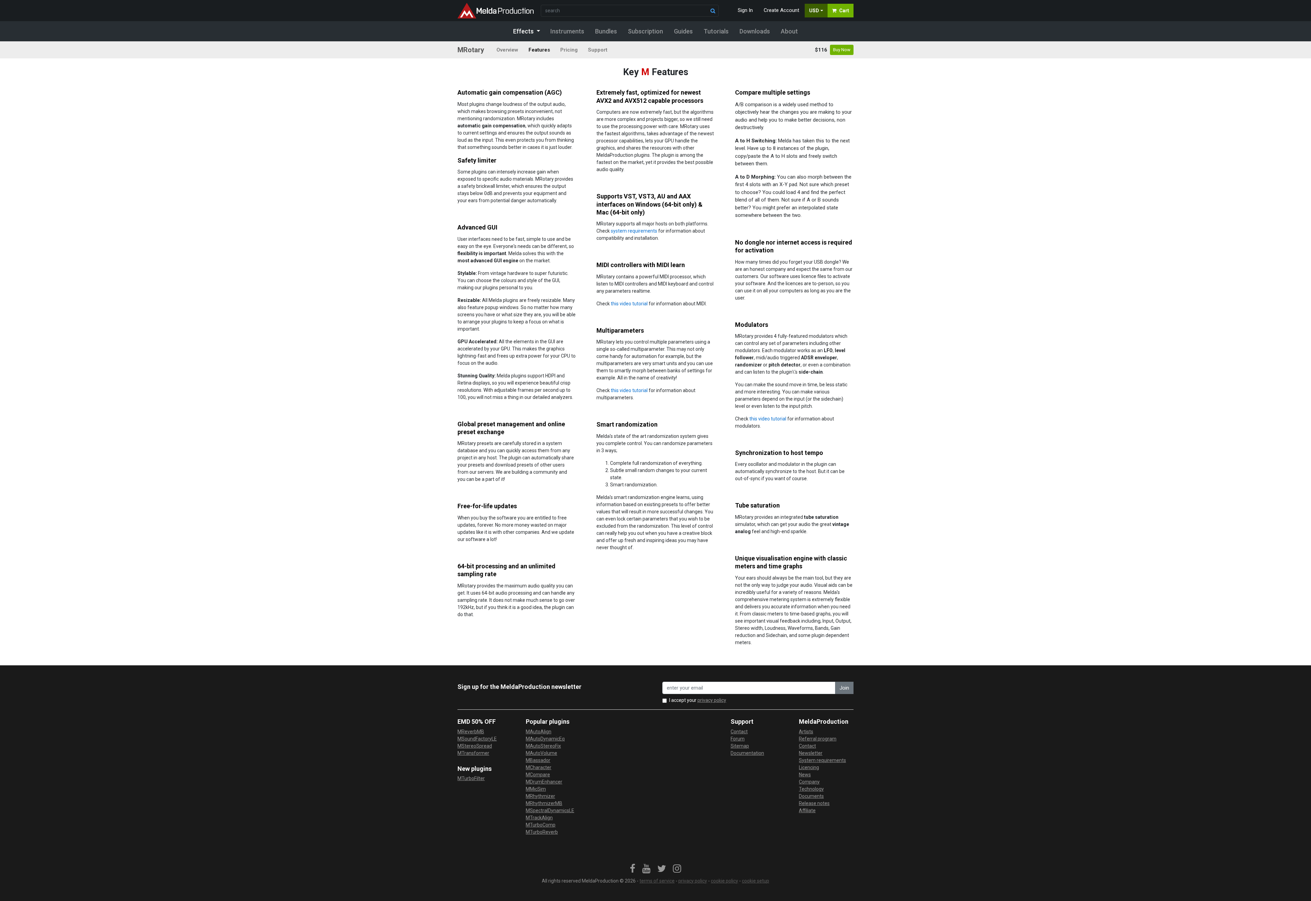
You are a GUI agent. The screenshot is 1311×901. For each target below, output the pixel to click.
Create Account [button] (781, 10)
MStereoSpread (474, 746)
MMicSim (536, 789)
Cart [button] (844, 10)
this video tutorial (629, 303)
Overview (507, 50)
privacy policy (711, 700)
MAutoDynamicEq (545, 738)
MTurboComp (540, 825)
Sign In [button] (745, 10)
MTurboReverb (542, 832)
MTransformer (473, 753)
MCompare (538, 774)
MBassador (538, 760)
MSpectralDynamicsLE (550, 810)
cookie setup (755, 881)
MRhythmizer (540, 796)
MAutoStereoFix (543, 746)
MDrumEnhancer (544, 782)
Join (844, 688)
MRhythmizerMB (544, 803)
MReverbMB (470, 731)
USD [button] (814, 10)
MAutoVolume (541, 753)
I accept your (697, 700)
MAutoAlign (538, 731)
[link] (632, 868)
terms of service (657, 881)
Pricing (569, 50)
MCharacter (538, 767)
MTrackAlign (539, 817)
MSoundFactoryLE (477, 738)
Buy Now (841, 49)
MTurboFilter (471, 778)
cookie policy (724, 881)
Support (597, 50)
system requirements (634, 231)
